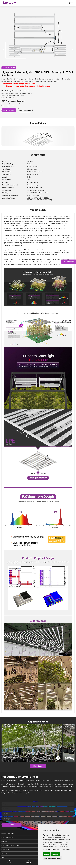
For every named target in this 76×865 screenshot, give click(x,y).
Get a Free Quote (8, 110)
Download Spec (25, 110)
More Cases (38, 766)
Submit (11, 825)
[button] (73, 50)
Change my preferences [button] (52, 858)
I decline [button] (55, 854)
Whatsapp (70, 262)
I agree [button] (46, 854)
